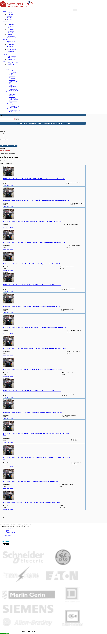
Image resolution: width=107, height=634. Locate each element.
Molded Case (10, 42)
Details (11, 185)
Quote (7, 531)
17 (3, 521)
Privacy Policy (9, 528)
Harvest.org (8, 535)
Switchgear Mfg (10, 31)
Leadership (9, 12)
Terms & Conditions (10, 532)
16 (3, 519)
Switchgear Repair (11, 26)
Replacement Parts (11, 41)
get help (67, 123)
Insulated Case (10, 24)
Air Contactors (10, 47)
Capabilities (6, 21)
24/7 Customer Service (12, 57)
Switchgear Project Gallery (13, 63)
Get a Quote (6, 185)
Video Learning (10, 14)
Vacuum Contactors (11, 49)
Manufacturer (4, 140)
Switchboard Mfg (11, 32)
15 (3, 518)
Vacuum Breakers (11, 29)
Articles (5, 61)
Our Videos (9, 17)
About (4, 11)
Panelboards (9, 34)
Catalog (5, 39)
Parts (8, 27)
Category (3, 131)
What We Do (10, 19)
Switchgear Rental (11, 36)
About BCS (9, 16)
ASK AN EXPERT (9, 146)
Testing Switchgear (11, 56)
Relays (8, 52)
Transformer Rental (11, 37)
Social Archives (10, 64)
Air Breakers (10, 22)
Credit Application (11, 59)
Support (5, 54)
